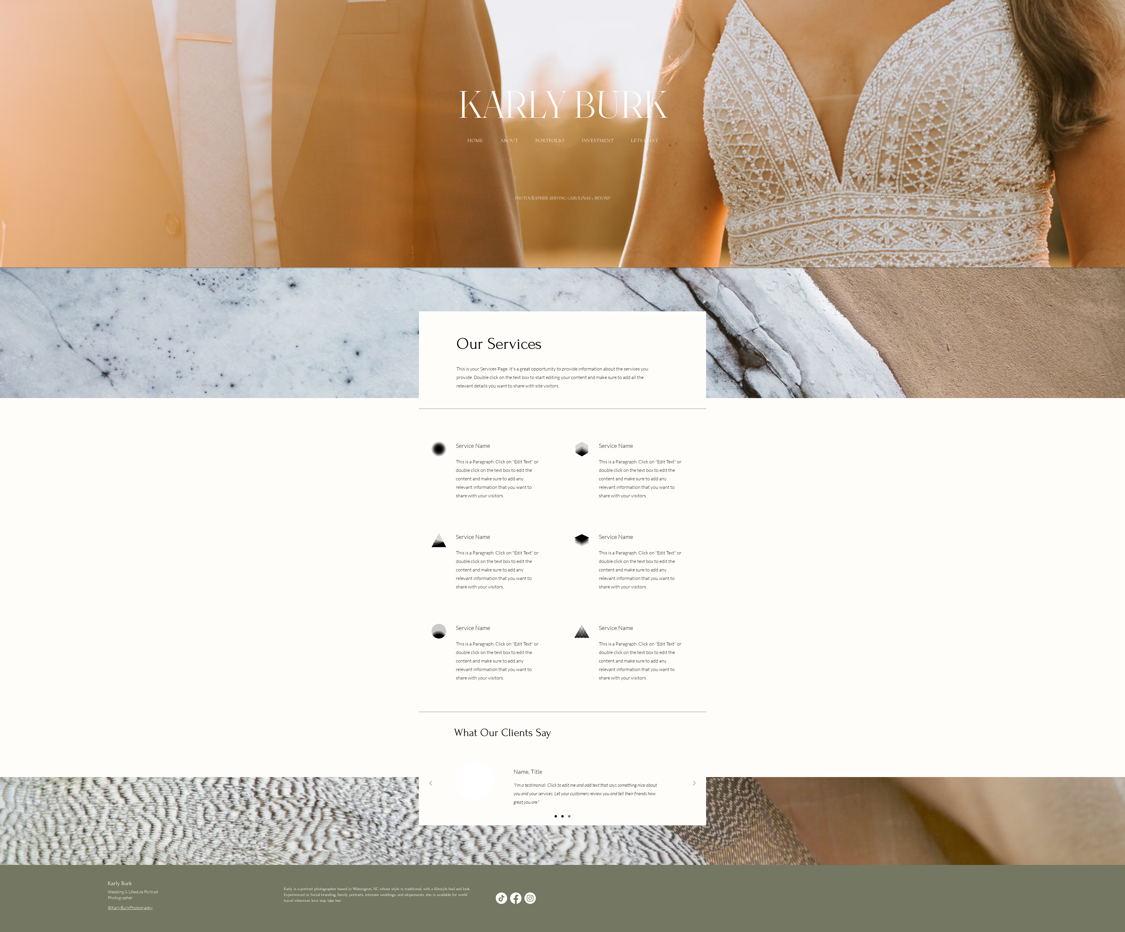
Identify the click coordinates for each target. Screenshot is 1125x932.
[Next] (694, 783)
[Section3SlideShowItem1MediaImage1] (556, 816)
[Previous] (430, 783)
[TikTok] (501, 898)
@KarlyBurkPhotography (130, 907)
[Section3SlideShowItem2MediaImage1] (562, 816)
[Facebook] (515, 898)
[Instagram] (530, 898)
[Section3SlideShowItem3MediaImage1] (569, 816)
